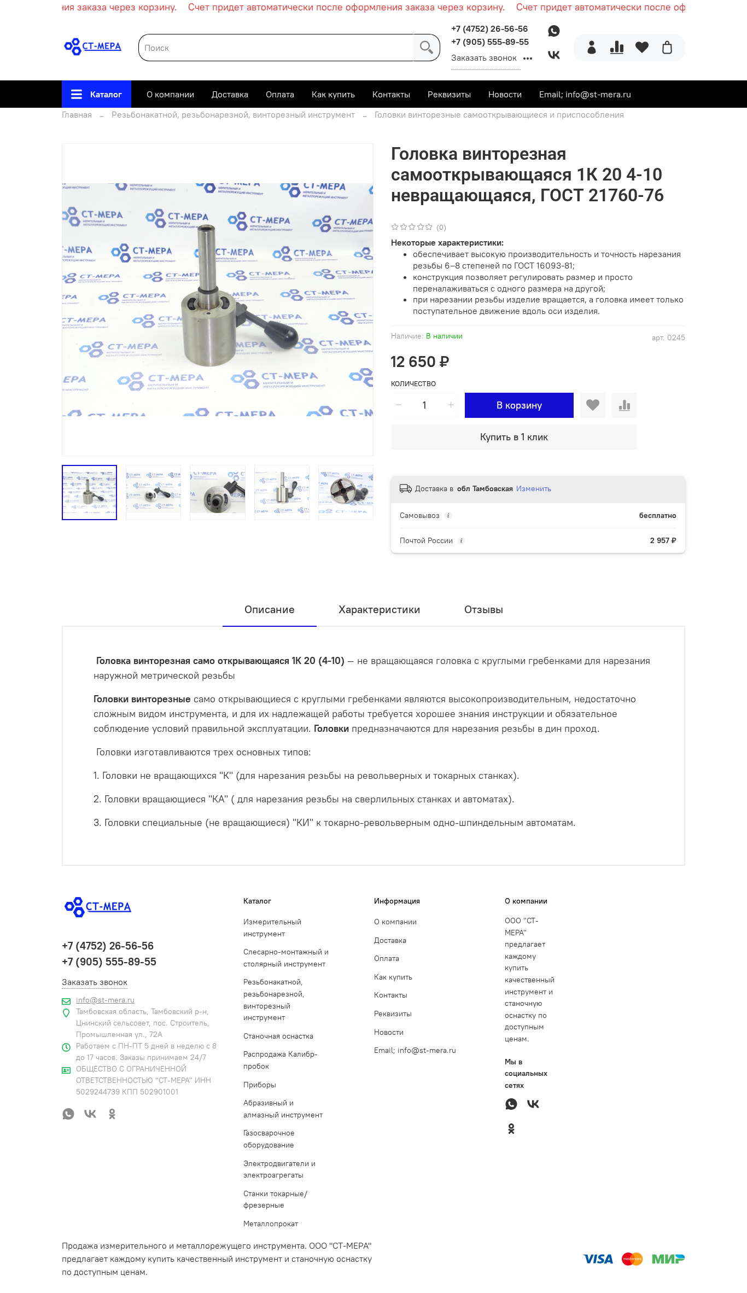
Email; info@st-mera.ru (585, 94)
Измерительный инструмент (272, 928)
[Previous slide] (79, 300)
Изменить (533, 488)
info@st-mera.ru (105, 1000)
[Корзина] (667, 47)
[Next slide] (356, 300)
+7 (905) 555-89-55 (490, 41)
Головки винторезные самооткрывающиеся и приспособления (499, 114)
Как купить (333, 94)
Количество (413, 384)
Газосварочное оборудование (269, 1139)
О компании (170, 94)
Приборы (259, 1085)
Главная (77, 114)
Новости (505, 94)
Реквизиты (449, 94)
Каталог (106, 94)
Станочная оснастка (278, 1036)
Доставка (230, 94)
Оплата (280, 94)
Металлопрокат (270, 1223)
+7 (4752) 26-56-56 (489, 28)
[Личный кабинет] (591, 47)
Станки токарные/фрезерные (275, 1199)
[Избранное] (642, 47)
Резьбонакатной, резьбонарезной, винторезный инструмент (233, 114)
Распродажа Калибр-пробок (280, 1060)
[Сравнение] (616, 47)
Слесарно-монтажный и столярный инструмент (286, 958)
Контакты (391, 94)
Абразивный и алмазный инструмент (283, 1109)
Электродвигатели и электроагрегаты (279, 1169)
